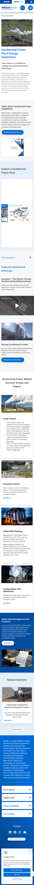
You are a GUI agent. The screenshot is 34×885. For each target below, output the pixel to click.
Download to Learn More (12, 360)
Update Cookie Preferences (17, 839)
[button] (22, 7)
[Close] (30, 851)
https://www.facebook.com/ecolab (15, 832)
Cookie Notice (6, 865)
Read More (26, 427)
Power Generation (7, 16)
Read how (6, 535)
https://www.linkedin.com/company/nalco (10, 832)
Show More (7, 720)
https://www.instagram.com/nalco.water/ (20, 832)
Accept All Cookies (17, 870)
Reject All (17, 874)
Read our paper (8, 544)
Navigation (7, 258)
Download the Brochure (12, 132)
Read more (10, 441)
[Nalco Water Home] (8, 8)
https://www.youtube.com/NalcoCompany (25, 832)
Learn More (8, 643)
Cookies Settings (17, 879)
